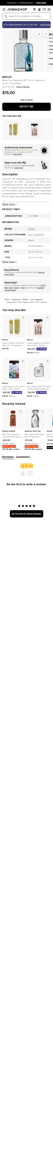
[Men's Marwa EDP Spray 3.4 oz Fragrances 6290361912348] (43, 411)
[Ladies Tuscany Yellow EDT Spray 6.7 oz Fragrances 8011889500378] (23, 318)
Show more (8, 204)
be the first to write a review (26, 514)
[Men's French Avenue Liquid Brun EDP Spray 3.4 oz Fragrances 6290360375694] (20, 411)
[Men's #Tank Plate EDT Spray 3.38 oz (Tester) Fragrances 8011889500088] (47, 361)
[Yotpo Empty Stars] (8, 87)
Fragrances (15, 299)
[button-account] (39, 9)
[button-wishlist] (44, 9)
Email (16, 288)
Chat (23, 288)
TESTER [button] (43, 349)
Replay (25, 299)
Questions (23, 457)
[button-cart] (49, 9)
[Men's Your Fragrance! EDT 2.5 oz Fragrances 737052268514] (45, 34)
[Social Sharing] (39, 34)
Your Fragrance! (36, 299)
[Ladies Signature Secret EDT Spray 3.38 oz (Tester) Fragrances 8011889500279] (23, 361)
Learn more (17, 154)
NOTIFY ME (26, 106)
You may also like (11, 115)
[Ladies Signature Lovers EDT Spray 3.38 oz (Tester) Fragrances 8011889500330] (47, 318)
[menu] (4, 9)
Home (7, 299)
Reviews (8, 457)
